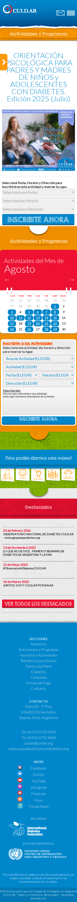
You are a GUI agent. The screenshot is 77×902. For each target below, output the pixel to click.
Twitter (38, 774)
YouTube (39, 781)
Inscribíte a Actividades (38, 655)
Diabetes (38, 671)
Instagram (38, 787)
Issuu (38, 800)
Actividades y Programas (38, 649)
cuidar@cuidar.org (38, 743)
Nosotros (38, 644)
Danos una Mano (38, 666)
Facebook (38, 768)
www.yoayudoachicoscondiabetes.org (39, 748)
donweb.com (38, 898)
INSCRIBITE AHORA (39, 419)
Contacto (38, 688)
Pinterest (38, 793)
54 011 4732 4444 (41, 737)
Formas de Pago (38, 683)
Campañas (38, 677)
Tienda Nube (38, 806)
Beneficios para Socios (38, 660)
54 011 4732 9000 (41, 732)
